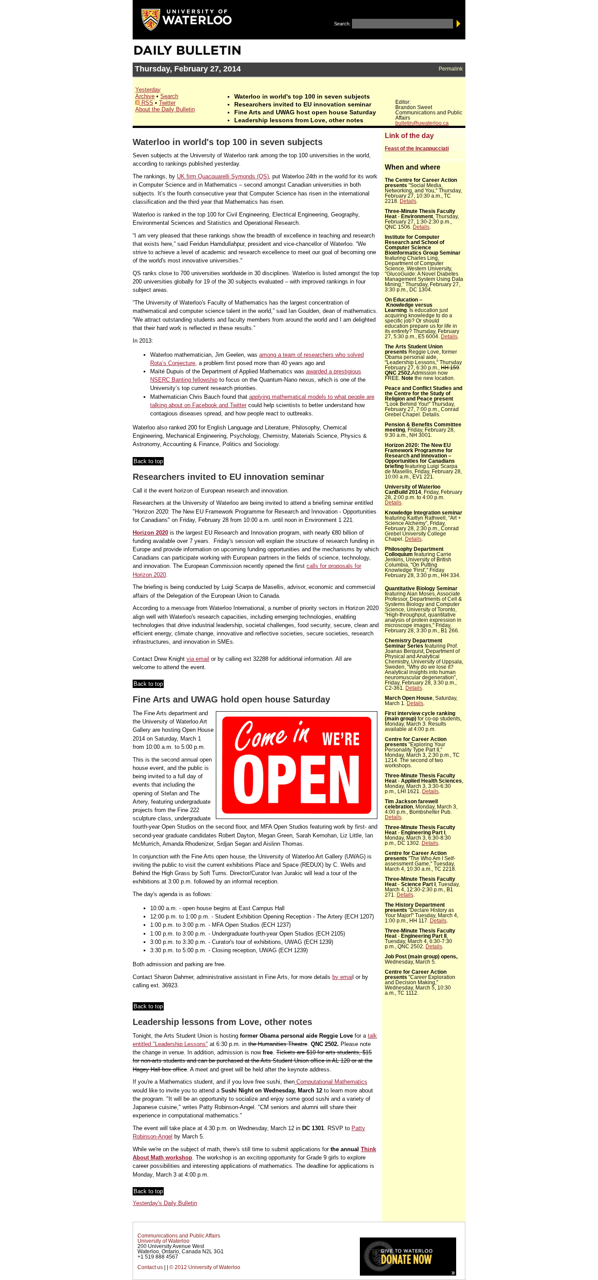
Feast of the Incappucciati (417, 148)
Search (169, 96)
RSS (146, 102)
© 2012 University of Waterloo (204, 1267)
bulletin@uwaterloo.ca (422, 123)
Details (408, 201)
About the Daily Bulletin (165, 109)
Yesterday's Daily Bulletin (165, 1203)
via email (197, 659)
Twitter (167, 102)
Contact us (150, 1267)
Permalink (451, 68)
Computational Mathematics (331, 1081)
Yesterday (148, 89)
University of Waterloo (163, 1241)
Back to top (148, 461)
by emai (342, 977)
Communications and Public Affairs (178, 1235)
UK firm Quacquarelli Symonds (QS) (223, 176)
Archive (145, 96)
